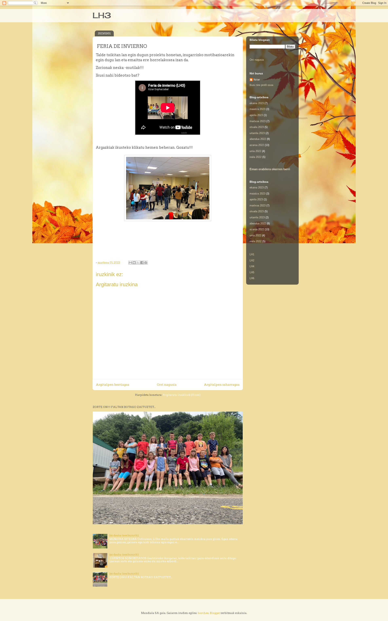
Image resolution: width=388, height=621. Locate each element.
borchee (203, 613)
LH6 (252, 278)
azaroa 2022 (257, 145)
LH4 (252, 266)
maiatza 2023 (257, 109)
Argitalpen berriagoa (112, 385)
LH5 (252, 272)
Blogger (215, 613)
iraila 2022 (255, 156)
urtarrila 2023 (257, 133)
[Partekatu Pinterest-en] (146, 263)
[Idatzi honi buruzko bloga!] (134, 263)
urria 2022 (255, 151)
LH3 (102, 15)
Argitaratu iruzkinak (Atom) (181, 394)
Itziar (257, 79)
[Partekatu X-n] (138, 263)
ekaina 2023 (257, 103)
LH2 (252, 260)
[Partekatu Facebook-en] (142, 263)
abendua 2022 (258, 138)
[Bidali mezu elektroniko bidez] (130, 263)
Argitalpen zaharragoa (222, 385)
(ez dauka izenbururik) (124, 535)
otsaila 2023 (257, 127)
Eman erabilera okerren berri (270, 169)
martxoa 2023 (258, 121)
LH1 (252, 254)
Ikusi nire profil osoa (261, 85)
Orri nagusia (167, 385)
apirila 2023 (256, 115)
